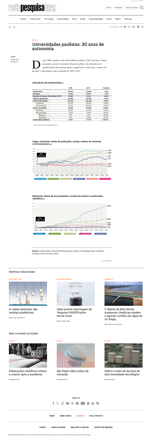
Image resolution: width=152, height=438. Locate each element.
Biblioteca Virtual (80, 427)
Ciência (23, 19)
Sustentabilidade (96, 19)
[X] (58, 403)
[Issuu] (97, 403)
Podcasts (128, 19)
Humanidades (63, 19)
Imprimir (9, 27)
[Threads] (72, 403)
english (134, 1)
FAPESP (43, 427)
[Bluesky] (67, 403)
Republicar (115, 27)
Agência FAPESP (58, 427)
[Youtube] (82, 403)
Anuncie (80, 416)
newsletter (119, 8)
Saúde (82, 19)
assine (108, 8)
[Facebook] (54, 403)
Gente (109, 19)
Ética (74, 19)
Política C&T (35, 19)
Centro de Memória (103, 427)
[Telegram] (77, 403)
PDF (14, 27)
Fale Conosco (96, 416)
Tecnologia (49, 19)
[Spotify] (88, 403)
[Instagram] (62, 403)
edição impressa (132, 8)
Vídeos (118, 19)
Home (52, 416)
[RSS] (92, 403)
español (141, 1)
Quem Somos (66, 416)
